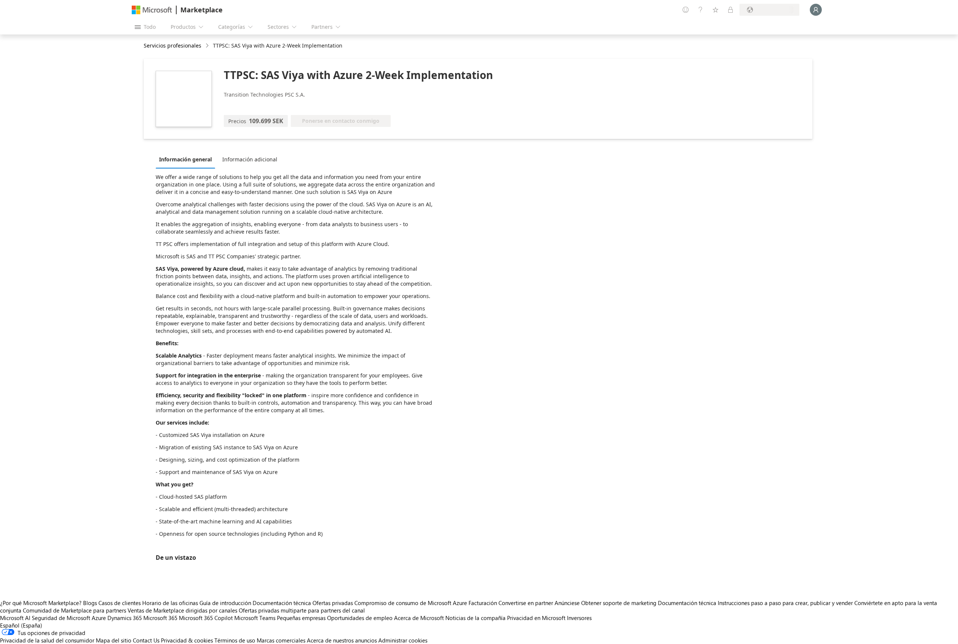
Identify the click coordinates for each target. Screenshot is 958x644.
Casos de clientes (119, 603)
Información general (185, 159)
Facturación (483, 603)
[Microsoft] (152, 10)
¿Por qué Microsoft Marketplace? (41, 603)
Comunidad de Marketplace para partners (74, 610)
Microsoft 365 (160, 618)
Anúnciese (567, 603)
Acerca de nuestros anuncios (342, 640)
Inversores (579, 618)
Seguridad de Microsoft (61, 618)
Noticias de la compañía (475, 618)
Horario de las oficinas (170, 603)
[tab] (187, 159)
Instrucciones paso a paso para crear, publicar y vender (785, 603)
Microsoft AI (15, 618)
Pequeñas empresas (301, 618)
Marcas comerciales (281, 640)
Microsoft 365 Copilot (206, 618)
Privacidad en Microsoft (536, 618)
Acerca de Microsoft (419, 618)
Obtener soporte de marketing (618, 603)
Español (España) (21, 625)
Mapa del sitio (113, 640)
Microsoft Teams (254, 618)
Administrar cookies (402, 640)
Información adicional (249, 159)
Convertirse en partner (525, 603)
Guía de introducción (225, 603)
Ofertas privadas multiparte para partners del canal (302, 610)
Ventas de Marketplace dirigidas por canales (182, 610)
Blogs (90, 603)
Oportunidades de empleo (360, 618)
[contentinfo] (208, 46)
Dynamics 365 (124, 618)
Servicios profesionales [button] (172, 45)
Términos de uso (234, 640)
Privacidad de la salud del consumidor (47, 640)
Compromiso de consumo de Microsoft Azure (411, 603)
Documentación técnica (282, 603)
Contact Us (146, 640)
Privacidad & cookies (187, 640)
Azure (99, 618)
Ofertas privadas (332, 603)
